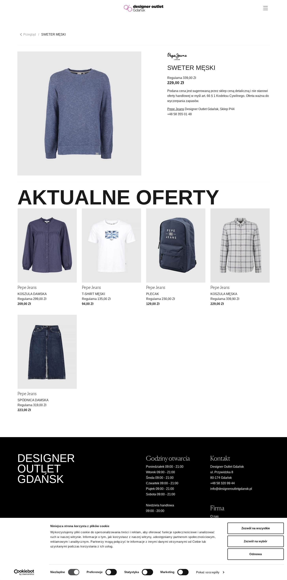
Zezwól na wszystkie (255, 528)
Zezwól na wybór (255, 541)
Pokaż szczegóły (208, 572)
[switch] (111, 572)
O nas (214, 516)
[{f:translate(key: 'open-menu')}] (265, 8)
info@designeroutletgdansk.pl (231, 488)
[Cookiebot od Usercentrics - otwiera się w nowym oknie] (24, 572)
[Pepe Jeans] (177, 56)
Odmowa (255, 554)
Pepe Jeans (175, 109)
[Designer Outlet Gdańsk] (143, 8)
